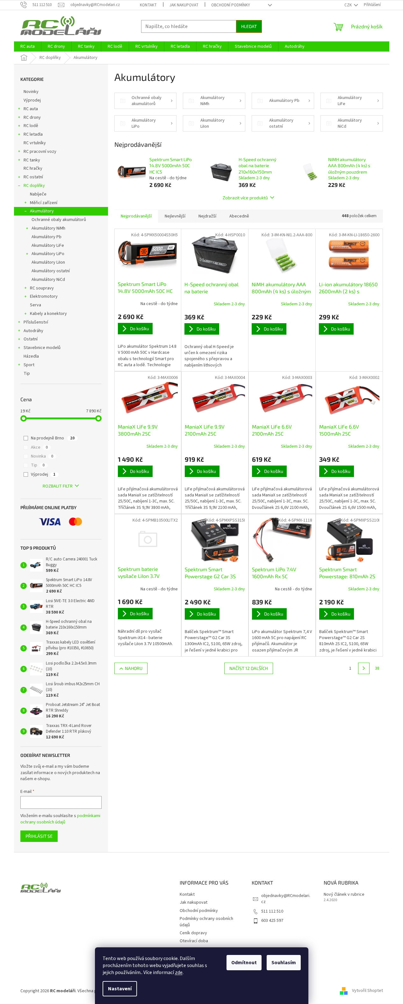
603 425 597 (272, 920)
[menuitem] (27, 46)
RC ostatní (33, 177)
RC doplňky (34, 185)
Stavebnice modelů (42, 348)
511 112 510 (272, 911)
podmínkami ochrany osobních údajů (60, 819)
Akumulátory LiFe (48, 245)
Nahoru (133, 668)
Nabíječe (38, 194)
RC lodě (31, 126)
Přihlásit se (39, 836)
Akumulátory (42, 211)
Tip (27, 373)
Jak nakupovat (183, 5)
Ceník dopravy (193, 933)
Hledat (249, 26)
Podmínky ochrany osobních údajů (206, 921)
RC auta (31, 109)
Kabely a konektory (48, 313)
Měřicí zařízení (43, 203)
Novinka (42, 456)
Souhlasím (283, 962)
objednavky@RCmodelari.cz (285, 899)
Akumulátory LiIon (48, 262)
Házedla (31, 356)
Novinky (31, 92)
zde (179, 972)
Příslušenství (36, 322)
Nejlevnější (175, 216)
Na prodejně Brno (53, 438)
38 (377, 668)
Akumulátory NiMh (48, 228)
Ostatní (31, 339)
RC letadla (33, 134)
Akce (39, 447)
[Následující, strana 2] (364, 668)
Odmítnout (244, 962)
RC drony (32, 117)
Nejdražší (207, 216)
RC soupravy (42, 288)
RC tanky (32, 160)
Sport (29, 365)
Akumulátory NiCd (48, 279)
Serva (35, 305)
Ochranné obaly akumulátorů (59, 220)
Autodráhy (33, 331)
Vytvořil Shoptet (367, 991)
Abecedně (239, 216)
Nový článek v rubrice (344, 895)
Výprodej (32, 100)
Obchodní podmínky (230, 5)
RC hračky (33, 168)
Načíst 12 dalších (248, 668)
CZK (348, 5)
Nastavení (120, 988)
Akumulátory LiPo (48, 254)
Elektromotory (44, 296)
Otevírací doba (194, 941)
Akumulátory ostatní (51, 271)
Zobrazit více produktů (245, 197)
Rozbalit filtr (58, 486)
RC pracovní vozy (40, 151)
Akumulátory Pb (46, 237)
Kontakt (148, 5)
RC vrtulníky (35, 143)
